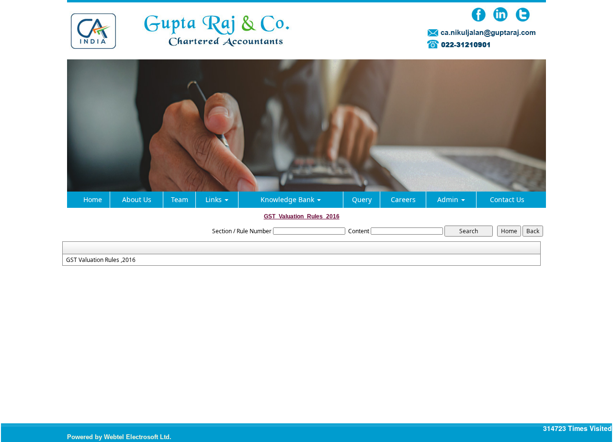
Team (179, 199)
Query (362, 199)
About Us (136, 199)
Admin (448, 199)
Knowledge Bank (288, 199)
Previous (89, 160)
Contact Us (507, 199)
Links (214, 199)
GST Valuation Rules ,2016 (101, 260)
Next (523, 160)
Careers (403, 199)
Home (92, 199)
